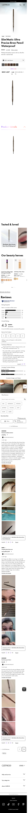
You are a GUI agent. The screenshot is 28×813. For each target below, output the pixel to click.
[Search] (20, 5)
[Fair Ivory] (11, 280)
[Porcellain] (6, 280)
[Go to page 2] (13, 287)
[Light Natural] (9, 280)
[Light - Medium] (15, 279)
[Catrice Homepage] (6, 5)
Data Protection (13, 800)
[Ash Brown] (3, 64)
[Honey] (4, 280)
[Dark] (6, 64)
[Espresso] (17, 64)
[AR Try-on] (15, 260)
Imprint (13, 798)
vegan (3, 36)
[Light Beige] (2, 280)
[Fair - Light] (17, 279)
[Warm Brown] (14, 64)
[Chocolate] (11, 64)
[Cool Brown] (8, 64)
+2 (2, 282)
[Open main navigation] (24, 5)
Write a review (14, 50)
